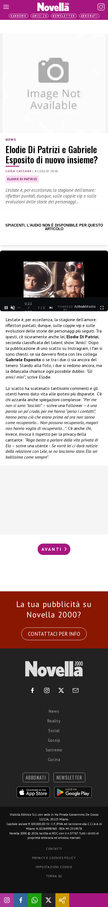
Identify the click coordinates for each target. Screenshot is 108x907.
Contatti (54, 849)
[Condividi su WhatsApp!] (35, 900)
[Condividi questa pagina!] (62, 900)
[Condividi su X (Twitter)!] (48, 900)
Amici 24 (39, 15)
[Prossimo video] (50, 307)
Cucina (54, 759)
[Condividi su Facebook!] (21, 900)
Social (54, 730)
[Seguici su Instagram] (7, 900)
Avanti (53, 549)
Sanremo (19, 15)
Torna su (54, 876)
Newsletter (64, 15)
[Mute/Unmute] (13, 307)
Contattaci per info (54, 634)
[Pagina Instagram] (101, 7)
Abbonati (89, 15)
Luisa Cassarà (18, 171)
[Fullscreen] (102, 307)
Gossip (54, 740)
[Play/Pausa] (6, 307)
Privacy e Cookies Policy (54, 858)
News (11, 139)
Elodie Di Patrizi (22, 179)
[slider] (19, 307)
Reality (54, 721)
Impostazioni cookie (54, 867)
